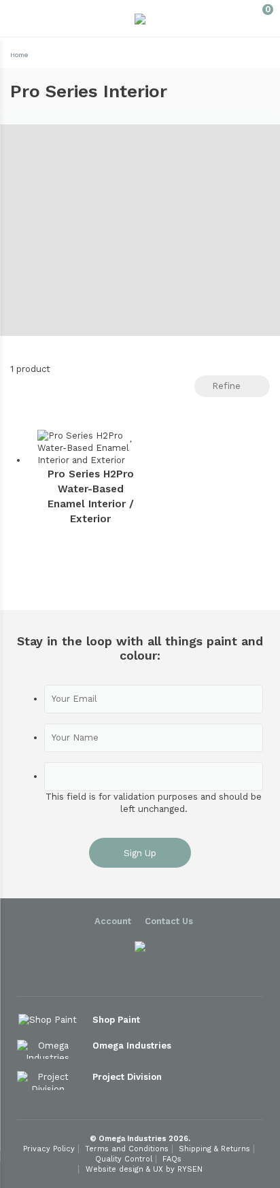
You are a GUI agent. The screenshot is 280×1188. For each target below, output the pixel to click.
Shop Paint (117, 1020)
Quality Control (123, 1159)
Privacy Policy (49, 1148)
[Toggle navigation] (21, 18)
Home (19, 54)
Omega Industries (133, 1045)
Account (112, 921)
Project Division (128, 1077)
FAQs (171, 1159)
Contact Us (169, 921)
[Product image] (90, 448)
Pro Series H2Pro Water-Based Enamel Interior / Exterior (91, 496)
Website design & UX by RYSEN (144, 1169)
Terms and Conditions (127, 1148)
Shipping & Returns (214, 1148)
